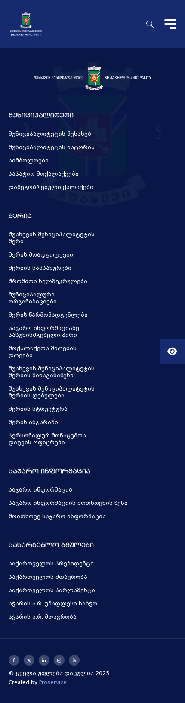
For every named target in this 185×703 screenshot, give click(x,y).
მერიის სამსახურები (40, 268)
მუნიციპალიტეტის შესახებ (50, 134)
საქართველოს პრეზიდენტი (51, 564)
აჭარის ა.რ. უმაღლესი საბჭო (53, 604)
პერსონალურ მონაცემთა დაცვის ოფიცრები (47, 439)
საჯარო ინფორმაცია (40, 490)
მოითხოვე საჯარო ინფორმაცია (57, 516)
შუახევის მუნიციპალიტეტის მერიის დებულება (52, 392)
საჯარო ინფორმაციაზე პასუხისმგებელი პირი (44, 331)
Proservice (53, 682)
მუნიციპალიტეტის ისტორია (52, 147)
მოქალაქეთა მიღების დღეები (43, 351)
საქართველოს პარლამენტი (52, 590)
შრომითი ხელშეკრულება (48, 281)
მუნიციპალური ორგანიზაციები (33, 298)
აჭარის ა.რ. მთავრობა (43, 617)
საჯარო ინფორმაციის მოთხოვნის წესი (68, 503)
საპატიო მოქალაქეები (44, 174)
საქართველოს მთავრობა (48, 577)
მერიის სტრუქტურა (38, 409)
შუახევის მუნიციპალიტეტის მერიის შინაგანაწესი (52, 372)
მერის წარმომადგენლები (48, 315)
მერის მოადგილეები (41, 255)
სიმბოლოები (29, 161)
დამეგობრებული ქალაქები (51, 187)
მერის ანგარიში (33, 422)
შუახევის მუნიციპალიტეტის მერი (52, 238)
